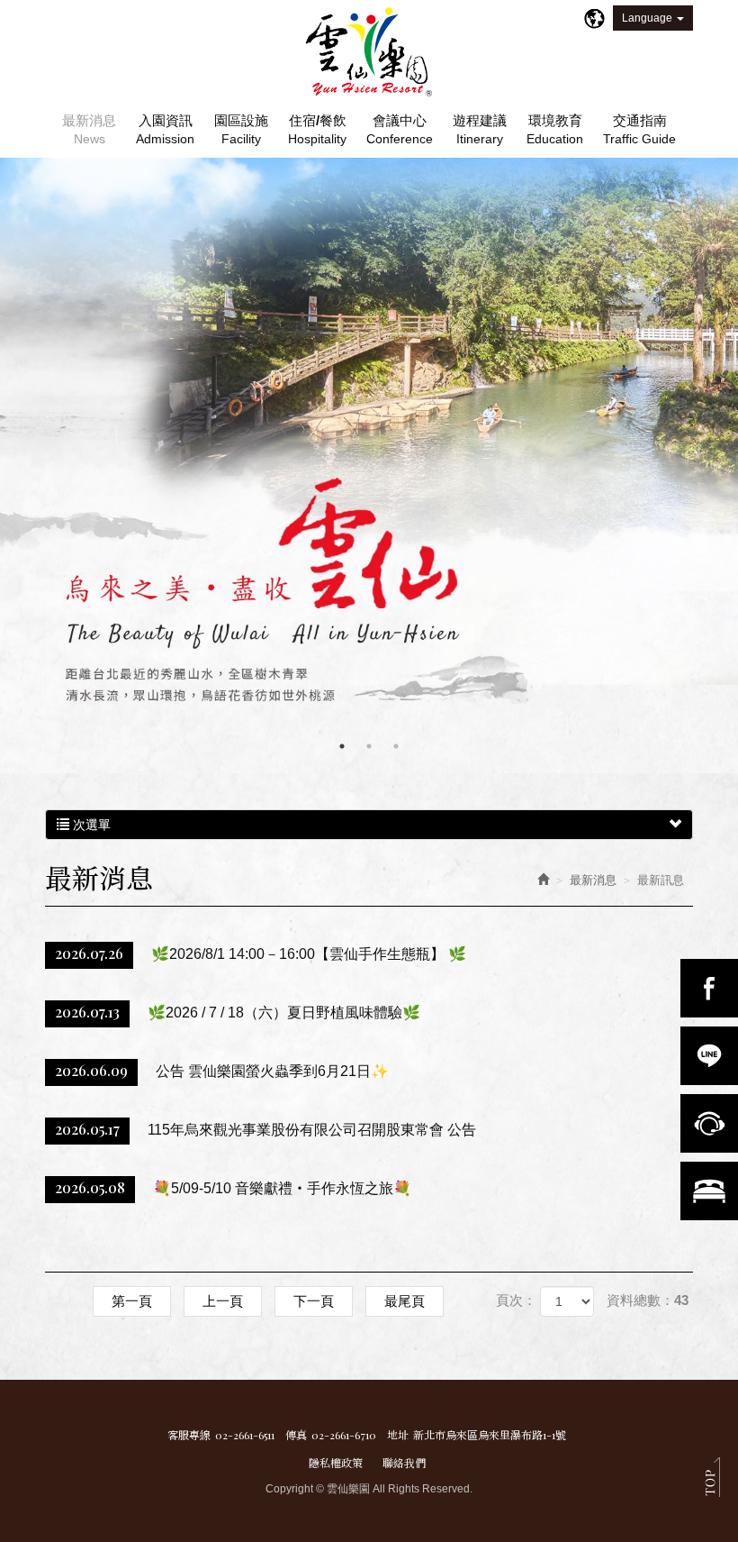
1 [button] (342, 746)
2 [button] (369, 746)
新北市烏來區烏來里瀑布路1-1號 (489, 1435)
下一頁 (313, 1301)
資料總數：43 (647, 1300)
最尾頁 (404, 1301)
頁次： (516, 1300)
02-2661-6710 (343, 1435)
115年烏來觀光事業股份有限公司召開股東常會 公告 (265, 1128)
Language (647, 18)
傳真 (296, 1435)
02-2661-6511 (244, 1435)
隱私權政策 (336, 1462)
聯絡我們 (404, 1462)
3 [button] (396, 746)
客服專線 (189, 1435)
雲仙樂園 (369, 52)
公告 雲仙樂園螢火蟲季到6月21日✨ (222, 1070)
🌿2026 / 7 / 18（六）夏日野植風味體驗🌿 (237, 1011)
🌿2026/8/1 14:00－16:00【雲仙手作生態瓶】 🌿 (260, 953)
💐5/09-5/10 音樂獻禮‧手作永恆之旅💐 (233, 1187)
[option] (369, 465)
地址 (398, 1435)
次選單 (90, 824)
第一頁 (132, 1301)
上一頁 (222, 1301)
